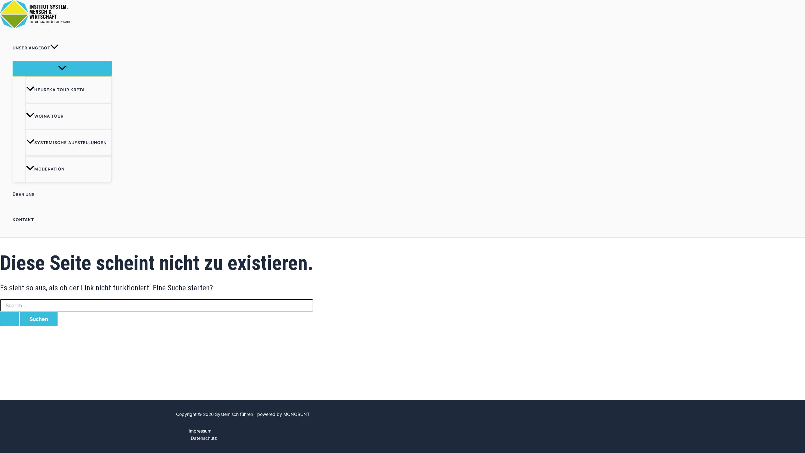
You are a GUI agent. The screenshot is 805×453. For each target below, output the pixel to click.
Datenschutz (204, 438)
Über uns (24, 194)
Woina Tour (49, 116)
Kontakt (23, 219)
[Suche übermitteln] (9, 319)
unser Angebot (31, 48)
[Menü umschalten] (62, 68)
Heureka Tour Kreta (59, 89)
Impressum (200, 430)
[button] (54, 48)
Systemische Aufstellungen (70, 142)
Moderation (49, 169)
